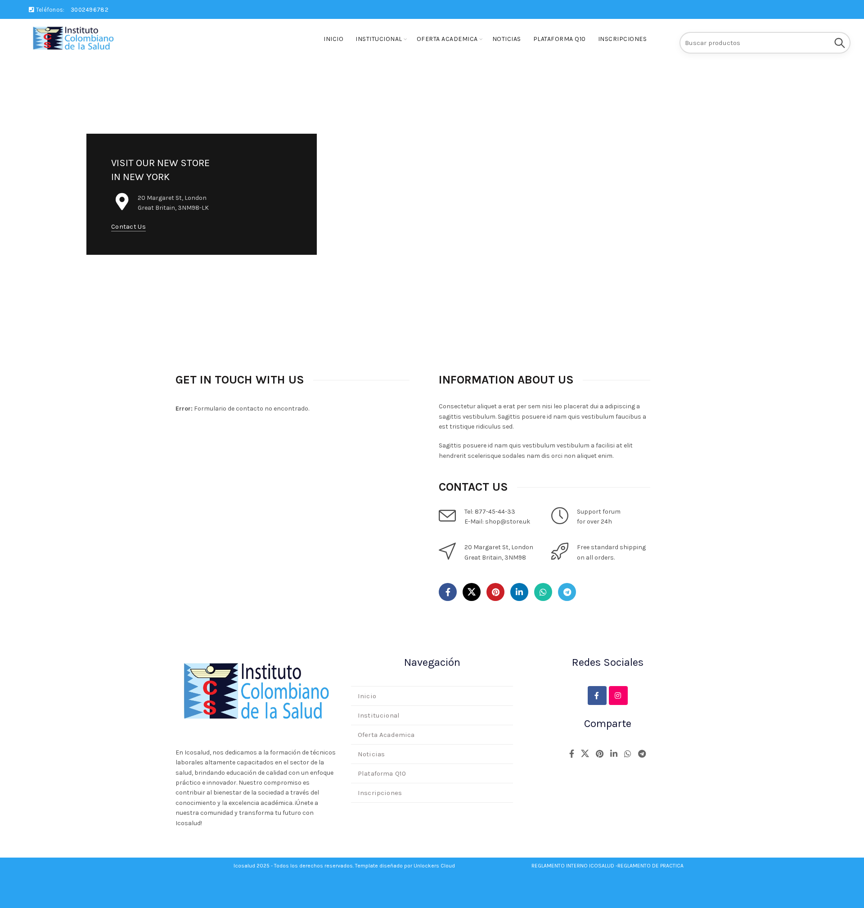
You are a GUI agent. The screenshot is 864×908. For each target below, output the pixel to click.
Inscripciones (622, 39)
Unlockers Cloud (434, 866)
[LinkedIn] (519, 592)
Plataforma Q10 (559, 39)
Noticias (506, 39)
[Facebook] (448, 592)
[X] (472, 592)
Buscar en (839, 43)
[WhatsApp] (543, 592)
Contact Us (128, 226)
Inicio (333, 39)
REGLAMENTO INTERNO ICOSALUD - (574, 866)
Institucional (379, 39)
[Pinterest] (495, 592)
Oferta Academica (447, 39)
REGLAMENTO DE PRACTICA (650, 866)
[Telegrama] (567, 592)
